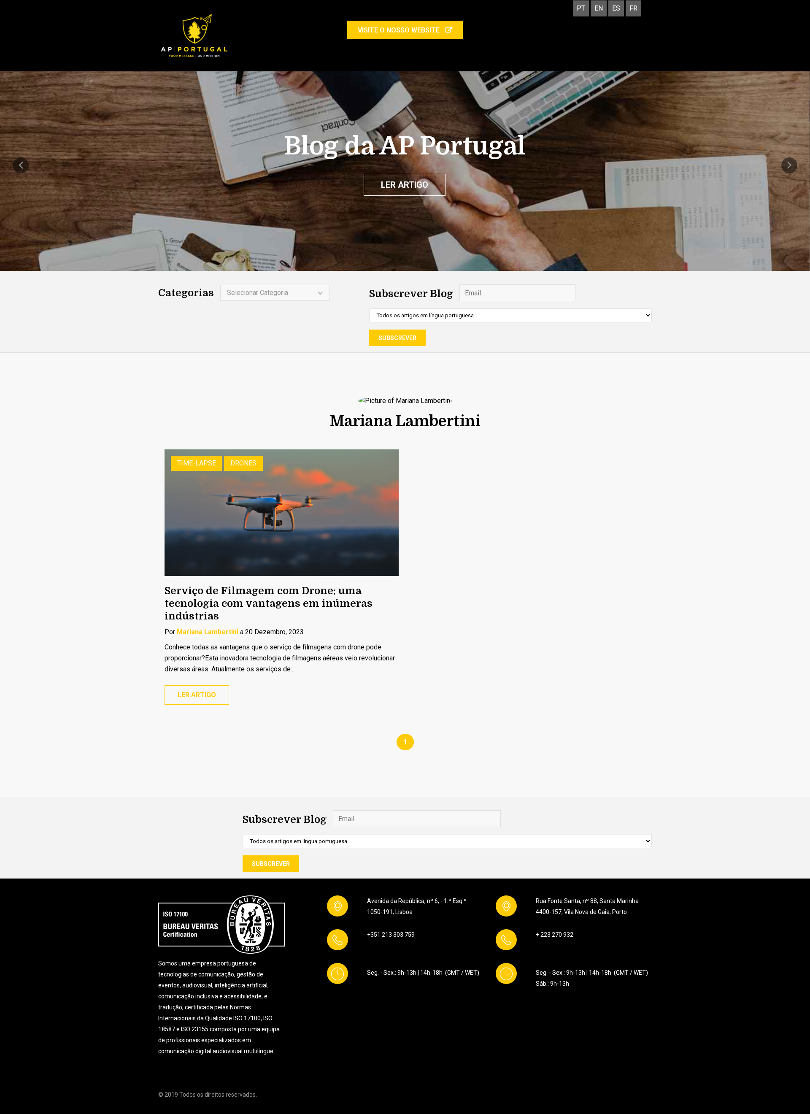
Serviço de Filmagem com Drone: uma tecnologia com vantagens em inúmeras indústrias (269, 603)
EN (598, 8)
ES (616, 8)
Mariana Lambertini (207, 632)
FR (633, 8)
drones (243, 463)
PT (581, 8)
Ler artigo (197, 695)
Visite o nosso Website (399, 30)
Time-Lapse (196, 463)
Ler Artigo (404, 185)
